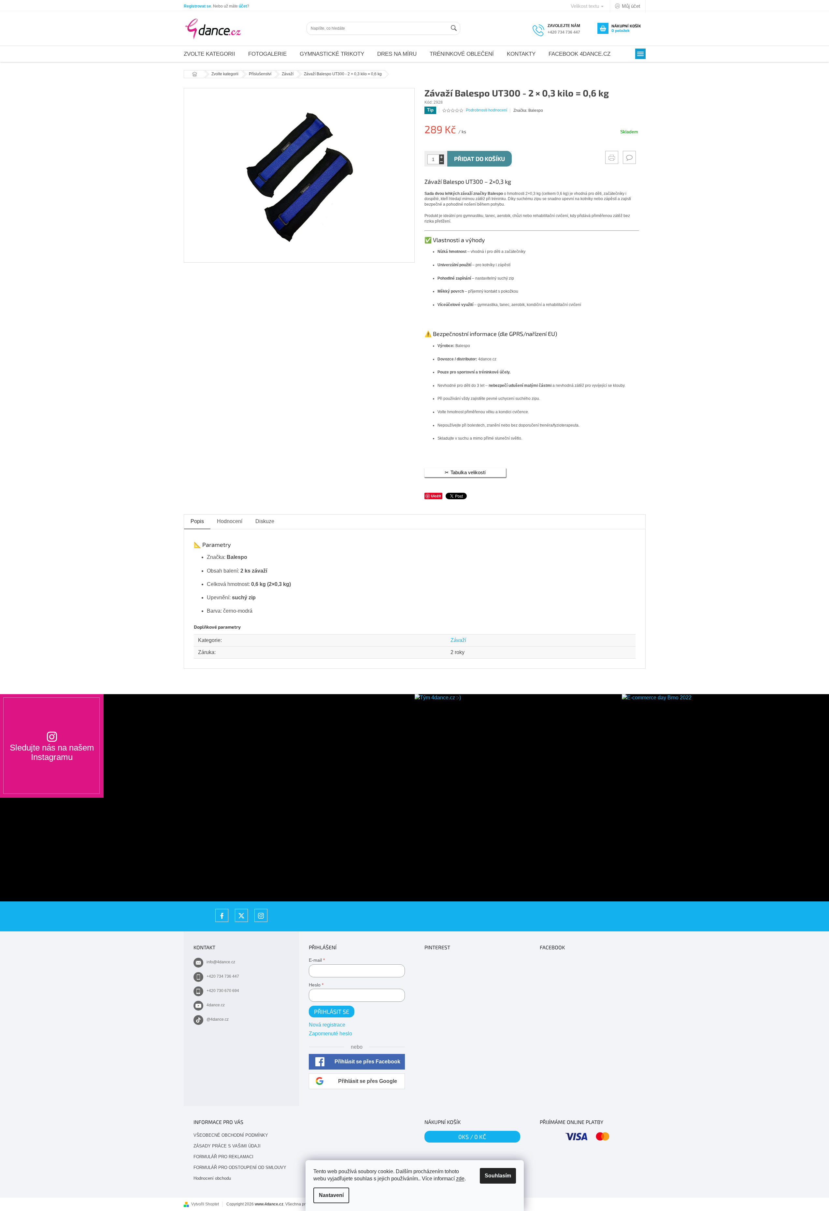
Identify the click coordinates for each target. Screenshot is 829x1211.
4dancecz (241, 915)
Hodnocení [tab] (229, 521)
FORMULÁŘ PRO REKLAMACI (223, 1156)
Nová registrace (327, 1025)
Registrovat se (197, 6)
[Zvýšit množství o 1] (441, 156)
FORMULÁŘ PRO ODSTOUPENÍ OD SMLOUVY (239, 1167)
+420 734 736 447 (223, 976)
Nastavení (331, 1195)
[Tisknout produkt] (611, 157)
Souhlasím (498, 1175)
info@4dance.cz (221, 962)
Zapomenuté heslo (330, 1033)
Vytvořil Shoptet (205, 1204)
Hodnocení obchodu (212, 1178)
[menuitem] (209, 54)
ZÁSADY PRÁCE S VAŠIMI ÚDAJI (227, 1146)
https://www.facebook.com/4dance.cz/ (221, 915)
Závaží (458, 640)
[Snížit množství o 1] (441, 161)
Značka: (528, 110)
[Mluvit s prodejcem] (629, 157)
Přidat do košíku (479, 158)
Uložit (436, 495)
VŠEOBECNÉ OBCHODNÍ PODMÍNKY (230, 1135)
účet (243, 6)
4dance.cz (216, 1005)
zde (460, 1178)
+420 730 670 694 (223, 990)
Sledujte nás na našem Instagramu (52, 752)
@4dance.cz (218, 1019)
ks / (472, 1136)
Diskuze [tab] (264, 521)
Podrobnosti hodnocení (486, 110)
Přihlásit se (331, 1011)
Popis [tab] (197, 521)
